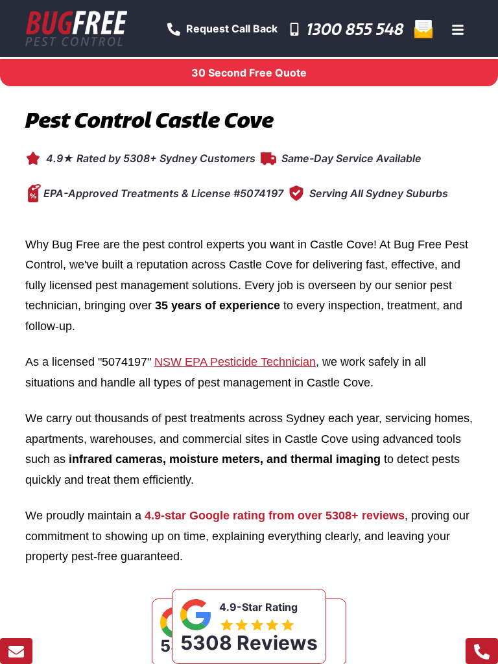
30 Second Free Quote (249, 72)
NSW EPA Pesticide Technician (235, 361)
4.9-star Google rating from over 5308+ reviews (275, 515)
